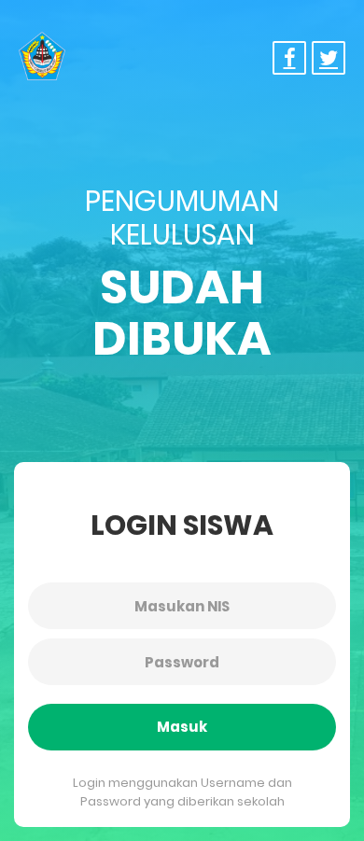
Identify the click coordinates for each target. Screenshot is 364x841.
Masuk (182, 726)
